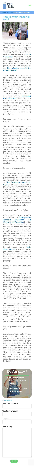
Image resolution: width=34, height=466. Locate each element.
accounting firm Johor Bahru (17, 97)
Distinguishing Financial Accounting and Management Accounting (17, 219)
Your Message (7, 427)
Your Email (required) (10, 411)
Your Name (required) (10, 403)
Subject (5, 419)
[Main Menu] (29, 5)
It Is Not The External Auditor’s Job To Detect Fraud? (17, 380)
